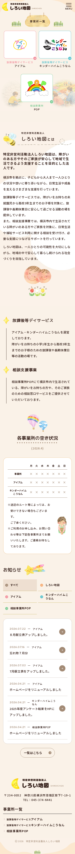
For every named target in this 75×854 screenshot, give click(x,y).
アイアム (25, 819)
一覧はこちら (33, 752)
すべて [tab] (14, 585)
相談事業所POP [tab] (20, 608)
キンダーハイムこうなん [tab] (56, 596)
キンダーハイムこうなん (36, 825)
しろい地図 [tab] (52, 585)
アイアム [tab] (15, 597)
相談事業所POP (17, 831)
